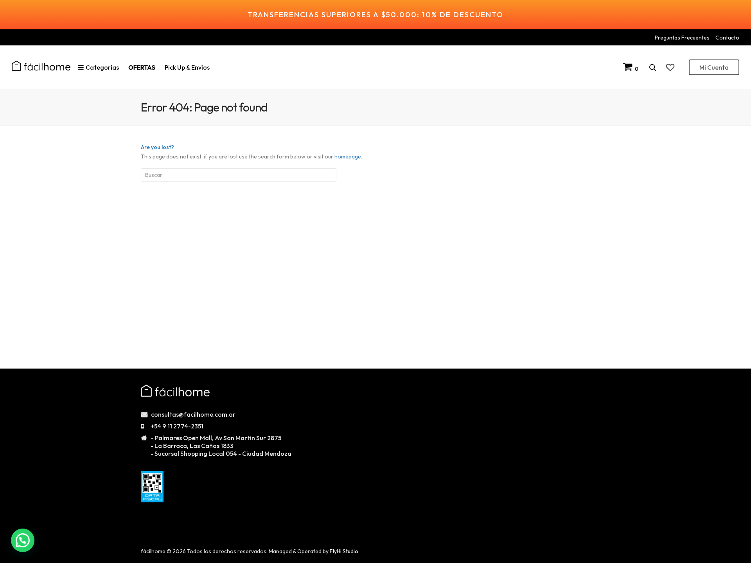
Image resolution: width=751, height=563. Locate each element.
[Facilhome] (41, 66)
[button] (22, 540)
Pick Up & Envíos (187, 67)
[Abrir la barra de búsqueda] (652, 67)
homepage (347, 156)
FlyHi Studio (344, 551)
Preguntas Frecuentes (682, 37)
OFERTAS (141, 67)
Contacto (727, 37)
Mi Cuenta (714, 67)
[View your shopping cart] (629, 68)
